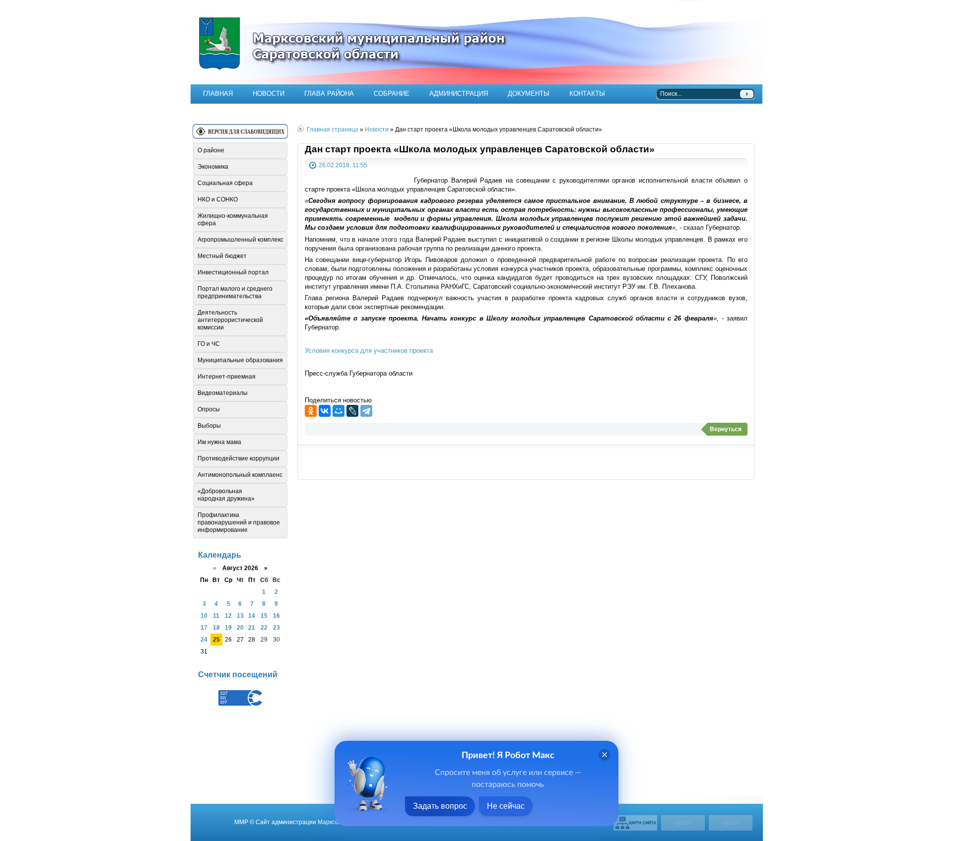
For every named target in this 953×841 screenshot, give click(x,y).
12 (228, 615)
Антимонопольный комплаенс (240, 474)
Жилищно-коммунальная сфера (233, 219)
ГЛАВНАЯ (218, 93)
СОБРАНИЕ (391, 93)
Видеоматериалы (223, 392)
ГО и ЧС (209, 343)
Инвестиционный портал (233, 272)
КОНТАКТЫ (587, 93)
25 (216, 639)
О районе (211, 150)
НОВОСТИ (268, 93)
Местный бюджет (222, 256)
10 (204, 615)
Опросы (209, 409)
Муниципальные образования (240, 360)
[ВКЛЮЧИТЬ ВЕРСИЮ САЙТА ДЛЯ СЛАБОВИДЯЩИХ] (240, 135)
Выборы (209, 425)
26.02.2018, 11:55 (343, 165)
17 (204, 627)
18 (216, 627)
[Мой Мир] (338, 411)
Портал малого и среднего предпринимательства (235, 292)
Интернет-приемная (227, 376)
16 (276, 615)
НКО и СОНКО (218, 199)
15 (264, 615)
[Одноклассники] (311, 411)
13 (240, 615)
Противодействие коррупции (238, 458)
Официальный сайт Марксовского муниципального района (476, 42)
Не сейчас (506, 806)
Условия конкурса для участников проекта (369, 350)
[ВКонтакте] (325, 411)
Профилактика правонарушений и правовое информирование (239, 522)
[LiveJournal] (352, 411)
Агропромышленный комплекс (240, 239)
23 (276, 627)
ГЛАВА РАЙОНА (329, 93)
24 (204, 639)
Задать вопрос (440, 806)
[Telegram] (366, 411)
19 (228, 627)
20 (240, 627)
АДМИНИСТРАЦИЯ (458, 93)
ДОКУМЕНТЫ (528, 93)
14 (251, 615)
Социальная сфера (225, 183)
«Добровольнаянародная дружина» (226, 495)
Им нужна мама (219, 442)
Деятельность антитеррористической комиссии (230, 320)
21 (251, 627)
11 (216, 615)
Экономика (213, 166)
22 (264, 627)
